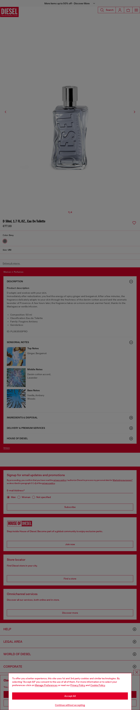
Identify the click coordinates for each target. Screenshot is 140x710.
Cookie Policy (97, 685)
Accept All (70, 696)
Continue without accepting (70, 705)
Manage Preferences (46, 685)
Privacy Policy (77, 685)
